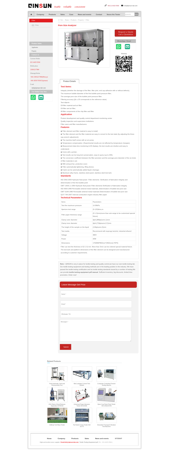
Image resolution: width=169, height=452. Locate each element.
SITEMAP (118, 438)
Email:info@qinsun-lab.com (70, 442)
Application (35, 47)
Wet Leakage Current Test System (82, 384)
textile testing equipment (72, 267)
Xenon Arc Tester (113, 14)
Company (40, 14)
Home (67, 20)
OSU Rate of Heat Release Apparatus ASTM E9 (57, 405)
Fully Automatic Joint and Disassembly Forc (57, 384)
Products (52, 14)
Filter (87, 20)
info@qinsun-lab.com (130, 6)
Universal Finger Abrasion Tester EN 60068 (82, 405)
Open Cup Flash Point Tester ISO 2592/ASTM (106, 405)
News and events (84, 14)
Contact (99, 14)
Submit (66, 347)
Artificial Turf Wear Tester (57, 425)
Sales (62, 14)
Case (71, 14)
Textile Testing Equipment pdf (89, 442)
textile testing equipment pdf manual (83, 272)
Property (34, 51)
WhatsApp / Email (124, 41)
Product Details (69, 81)
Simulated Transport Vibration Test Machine (106, 425)
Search (137, 14)
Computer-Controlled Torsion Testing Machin (106, 384)
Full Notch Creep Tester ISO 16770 (81, 425)
